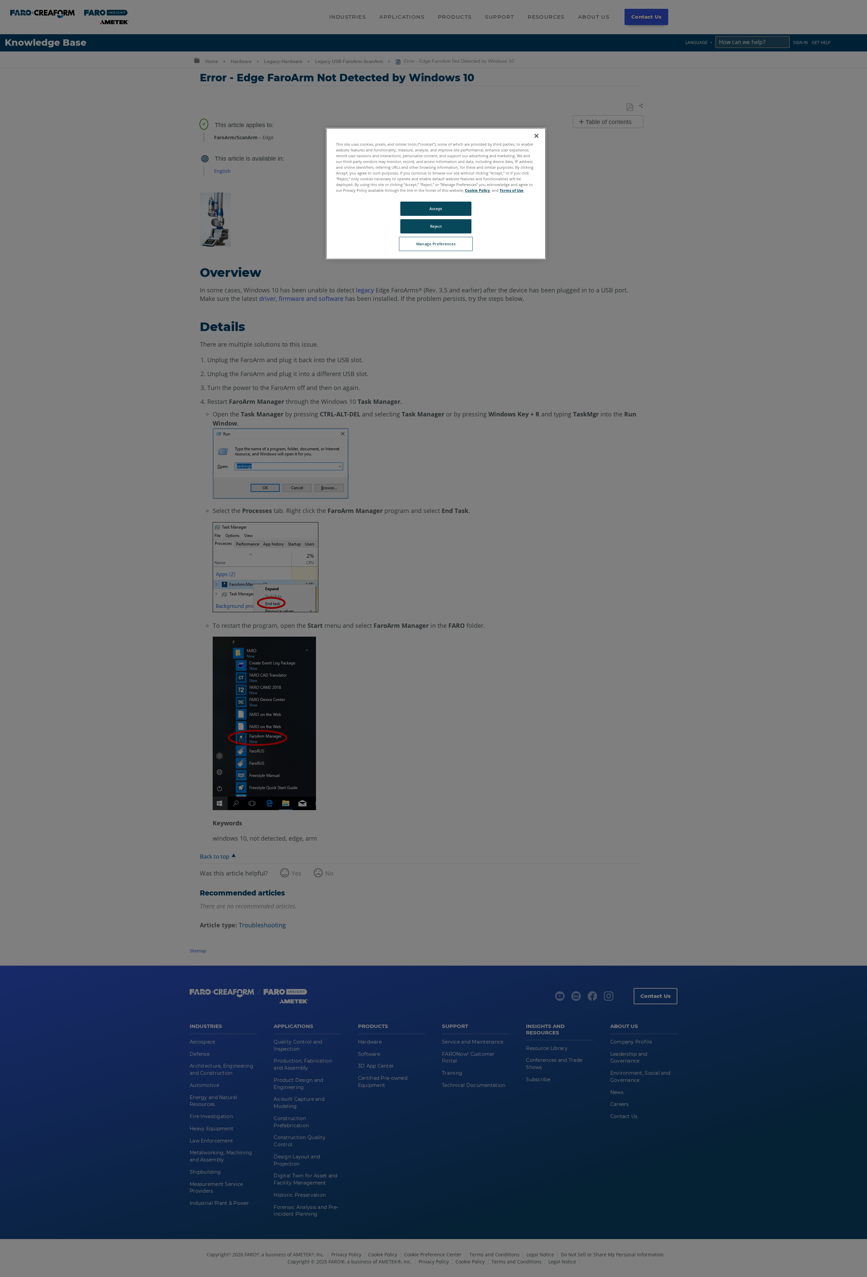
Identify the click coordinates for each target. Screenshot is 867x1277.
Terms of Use (512, 190)
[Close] (536, 135)
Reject (436, 226)
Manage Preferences (436, 243)
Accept (435, 208)
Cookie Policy (477, 190)
